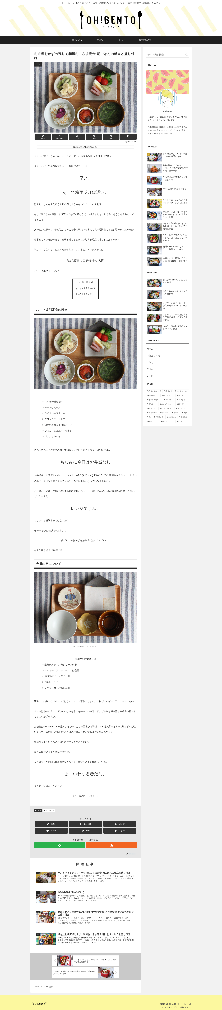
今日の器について (83, 294)
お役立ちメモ (153, 355)
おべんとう (152, 349)
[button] (186, 54)
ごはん (38, 810)
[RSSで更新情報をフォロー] (111, 845)
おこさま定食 (49, 810)
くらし (149, 362)
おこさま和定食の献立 (85, 288)
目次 (81, 281)
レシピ (149, 376)
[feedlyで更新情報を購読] (59, 845)
